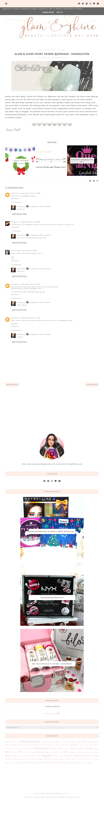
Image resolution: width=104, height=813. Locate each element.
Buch (36, 745)
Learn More (48, 12)
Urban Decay (10, 763)
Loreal (54, 752)
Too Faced (78, 759)
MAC (66, 752)
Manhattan (10, 755)
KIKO (8, 752)
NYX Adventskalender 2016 (52, 598)
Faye (13, 250)
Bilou (7, 745)
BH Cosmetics (71, 742)
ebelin (48, 762)
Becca (97, 742)
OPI (62, 756)
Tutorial (96, 759)
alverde (28, 762)
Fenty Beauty (17, 748)
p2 (67, 762)
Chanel (42, 745)
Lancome (31, 752)
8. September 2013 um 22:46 (40, 206)
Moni (53, 50)
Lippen (47, 752)
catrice (42, 762)
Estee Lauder (88, 745)
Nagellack (48, 755)
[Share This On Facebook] (90, 180)
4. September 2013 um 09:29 (26, 250)
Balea (84, 741)
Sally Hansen (47, 759)
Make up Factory (77, 752)
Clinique (49, 745)
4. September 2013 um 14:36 (29, 318)
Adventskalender (29, 741)
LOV (25, 752)
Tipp (72, 759)
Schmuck (56, 759)
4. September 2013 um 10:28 (29, 284)
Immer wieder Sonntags (81, 748)
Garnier (30, 748)
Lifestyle (40, 752)
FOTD (96, 745)
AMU (7, 742)
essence (56, 762)
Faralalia (14, 222)
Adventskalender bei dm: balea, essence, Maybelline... (52, 531)
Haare (59, 748)
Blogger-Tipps (28, 745)
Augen (57, 741)
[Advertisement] (52, 407)
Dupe (81, 745)
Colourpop (56, 745)
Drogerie (74, 744)
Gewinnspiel (44, 50)
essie (63, 762)
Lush (60, 752)
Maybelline (31, 756)
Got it (60, 12)
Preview (95, 755)
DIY (62, 745)
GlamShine (21, 206)
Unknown (15, 193)
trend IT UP (78, 762)
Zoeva (17, 763)
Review (8, 758)
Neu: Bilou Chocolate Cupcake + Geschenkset (52, 664)
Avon (63, 742)
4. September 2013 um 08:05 (29, 222)
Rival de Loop (18, 759)
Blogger (66, 793)
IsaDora (96, 748)
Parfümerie (78, 755)
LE (20, 752)
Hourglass (66, 748)
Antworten (15, 198)
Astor (51, 741)
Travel (90, 759)
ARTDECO (14, 742)
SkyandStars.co (72, 797)
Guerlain (53, 748)
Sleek (62, 759)
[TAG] (22, 762)
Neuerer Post (12, 384)
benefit (36, 762)
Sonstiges (62, 50)
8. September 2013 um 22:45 (39, 302)
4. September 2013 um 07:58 (29, 193)
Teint (67, 758)
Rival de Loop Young (33, 759)
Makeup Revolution (92, 752)
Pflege (87, 755)
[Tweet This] (94, 180)
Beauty (91, 741)
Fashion (8, 748)
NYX (39, 756)
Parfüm (68, 755)
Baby (79, 741)
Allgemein (45, 742)
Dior (67, 745)
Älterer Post (92, 384)
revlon (71, 763)
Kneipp (14, 752)
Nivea (57, 756)
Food (24, 748)
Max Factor (21, 756)
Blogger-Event (16, 745)
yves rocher (88, 762)
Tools (85, 759)
